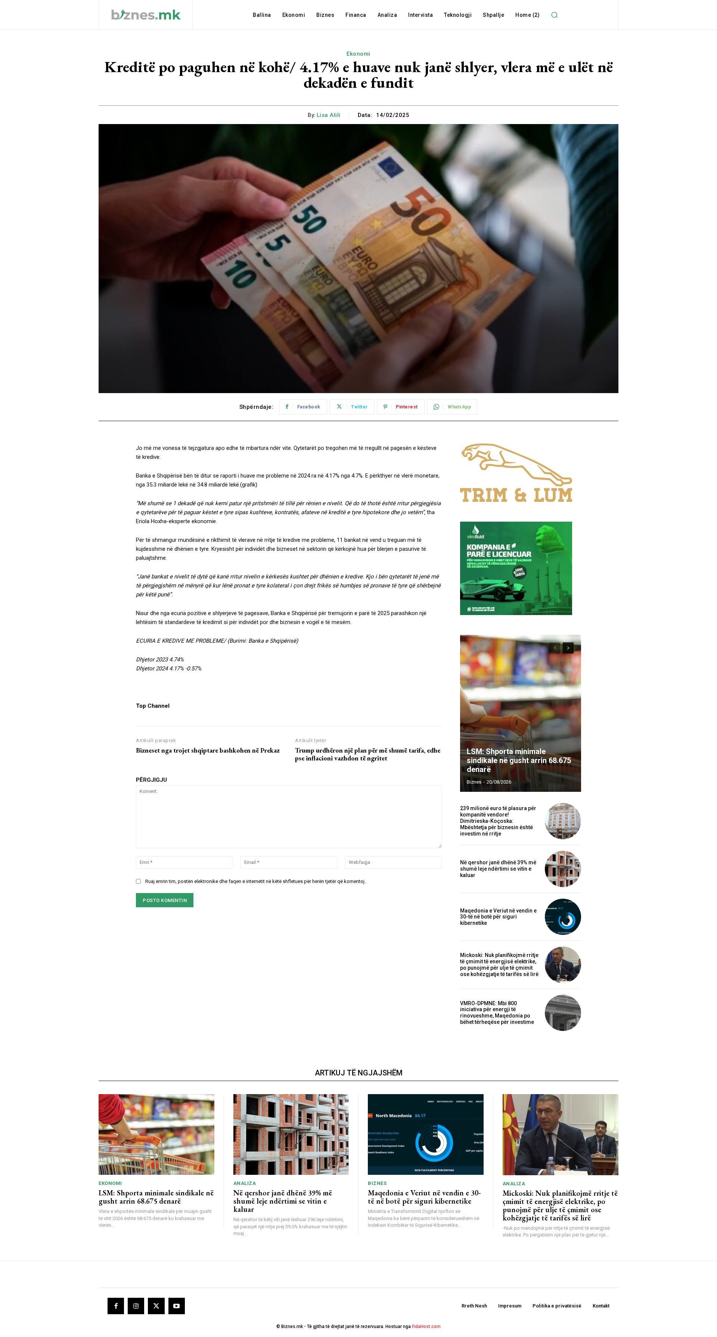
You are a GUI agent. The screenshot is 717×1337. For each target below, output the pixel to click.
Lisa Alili (329, 115)
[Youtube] (176, 1306)
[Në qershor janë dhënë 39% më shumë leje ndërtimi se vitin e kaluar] (563, 869)
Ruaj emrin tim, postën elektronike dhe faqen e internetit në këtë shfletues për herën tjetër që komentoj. (255, 881)
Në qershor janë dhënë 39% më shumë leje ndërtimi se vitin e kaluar (498, 868)
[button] (554, 15)
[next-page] (568, 648)
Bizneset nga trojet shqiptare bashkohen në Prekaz (208, 750)
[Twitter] (156, 1306)
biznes (474, 782)
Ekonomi (358, 53)
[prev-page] (554, 648)
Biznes (377, 1183)
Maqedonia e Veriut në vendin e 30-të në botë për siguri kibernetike (498, 917)
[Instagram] (136, 1306)
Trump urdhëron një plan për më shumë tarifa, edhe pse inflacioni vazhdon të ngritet (367, 754)
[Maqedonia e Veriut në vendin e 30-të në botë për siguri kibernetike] (563, 917)
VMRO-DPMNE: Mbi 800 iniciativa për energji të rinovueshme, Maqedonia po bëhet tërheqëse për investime (497, 1012)
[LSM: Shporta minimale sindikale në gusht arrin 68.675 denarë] (520, 713)
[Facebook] (116, 1306)
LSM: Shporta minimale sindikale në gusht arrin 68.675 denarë (519, 760)
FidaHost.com (426, 1326)
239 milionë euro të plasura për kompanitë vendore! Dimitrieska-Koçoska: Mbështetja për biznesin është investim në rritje (498, 820)
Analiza (244, 1183)
